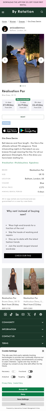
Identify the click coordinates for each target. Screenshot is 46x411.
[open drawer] (2, 12)
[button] (23, 322)
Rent (23, 117)
